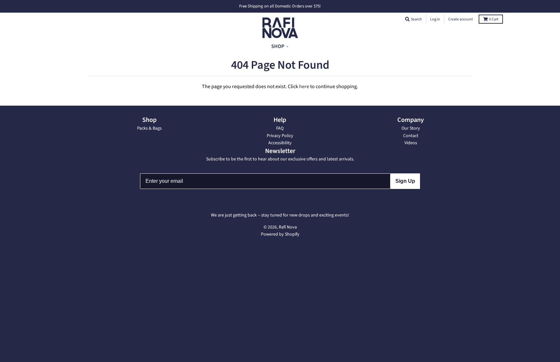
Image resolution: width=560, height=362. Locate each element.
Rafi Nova (288, 227)
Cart (493, 19)
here (304, 86)
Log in (435, 19)
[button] (407, 19)
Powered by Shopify (280, 234)
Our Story (411, 128)
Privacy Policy (280, 136)
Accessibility (280, 143)
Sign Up (405, 181)
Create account (460, 19)
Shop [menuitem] (277, 46)
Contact (410, 136)
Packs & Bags (149, 128)
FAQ (280, 128)
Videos (410, 143)
